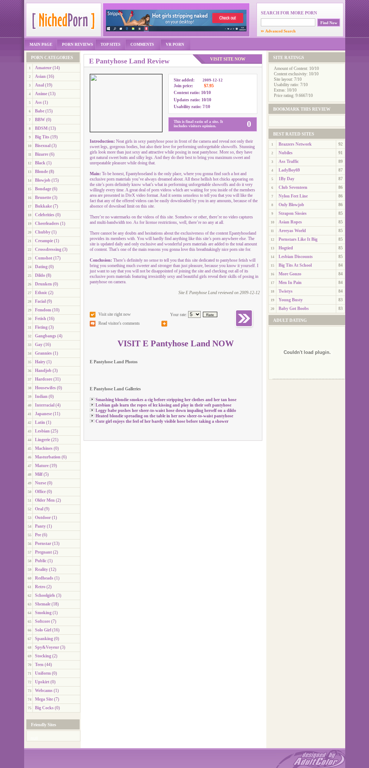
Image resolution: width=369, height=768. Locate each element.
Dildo (40, 275)
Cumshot (43, 258)
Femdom (43, 309)
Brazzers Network (295, 144)
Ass (38, 102)
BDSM (41, 128)
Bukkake (43, 206)
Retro (40, 586)
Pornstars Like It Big (298, 239)
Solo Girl (43, 629)
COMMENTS (142, 44)
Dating (41, 266)
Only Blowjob (291, 204)
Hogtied (286, 247)
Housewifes (45, 387)
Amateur (43, 67)
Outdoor (43, 517)
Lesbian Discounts (296, 256)
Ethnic (41, 292)
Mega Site (44, 699)
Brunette (43, 197)
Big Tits (42, 136)
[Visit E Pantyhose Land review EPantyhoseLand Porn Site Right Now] (244, 327)
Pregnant (43, 552)
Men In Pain (290, 282)
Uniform (43, 673)
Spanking (44, 638)
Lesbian (42, 431)
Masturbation (48, 457)
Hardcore (43, 379)
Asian (40, 76)
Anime (41, 93)
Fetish (40, 318)
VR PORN (175, 44)
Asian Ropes (290, 222)
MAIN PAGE (41, 44)
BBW (40, 119)
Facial (40, 301)
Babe (39, 111)
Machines (44, 448)
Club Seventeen (293, 187)
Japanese (43, 413)
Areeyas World (292, 230)
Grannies (43, 353)
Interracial (44, 405)
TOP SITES (110, 44)
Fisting (41, 327)
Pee (38, 534)
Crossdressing (48, 249)
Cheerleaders (47, 223)
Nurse (40, 482)
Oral (39, 508)
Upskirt (42, 681)
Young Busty (291, 299)
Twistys (286, 291)
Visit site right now (114, 314)
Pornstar (43, 543)
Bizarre (41, 154)
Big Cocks (44, 707)
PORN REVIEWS (77, 44)
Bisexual (42, 145)
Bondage (43, 188)
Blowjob (42, 180)
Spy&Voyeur (47, 647)
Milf (39, 474)
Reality (41, 569)
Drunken (43, 284)
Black (40, 162)
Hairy (40, 361)
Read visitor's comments (119, 323)
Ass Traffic (289, 161)
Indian (41, 396)
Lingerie (42, 439)
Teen (39, 664)
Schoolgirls (45, 595)
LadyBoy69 (289, 170)
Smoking (43, 612)
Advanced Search (278, 31)
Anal (39, 85)
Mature (42, 465)
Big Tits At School (295, 265)
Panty (40, 526)
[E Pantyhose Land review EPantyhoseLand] (126, 130)
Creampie (44, 240)
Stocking (43, 655)
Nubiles (286, 152)
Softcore (42, 621)
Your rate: (178, 314)
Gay (39, 344)
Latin (40, 422)
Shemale (42, 604)
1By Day (286, 178)
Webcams (44, 690)
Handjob (43, 370)
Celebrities (44, 214)
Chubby (42, 232)
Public (40, 560)
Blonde (41, 171)
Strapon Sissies (293, 213)
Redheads (44, 578)
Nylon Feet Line (293, 196)
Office (40, 491)
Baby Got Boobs (294, 308)
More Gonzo (290, 273)
